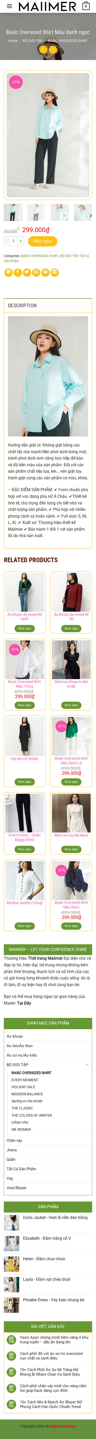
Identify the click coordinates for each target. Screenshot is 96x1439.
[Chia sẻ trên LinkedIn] (54, 273)
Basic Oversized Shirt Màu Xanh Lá (71, 760)
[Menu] (9, 6)
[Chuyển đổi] (87, 1065)
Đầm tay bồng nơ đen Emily (71, 684)
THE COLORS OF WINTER (32, 1115)
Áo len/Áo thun (20, 1046)
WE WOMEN (21, 1129)
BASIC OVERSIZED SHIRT (68, 41)
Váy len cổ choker (24, 759)
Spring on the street (27, 1101)
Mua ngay (42, 241)
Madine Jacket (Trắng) (25, 903)
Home (13, 41)
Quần (11, 1159)
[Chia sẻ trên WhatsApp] (8, 273)
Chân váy (14, 1140)
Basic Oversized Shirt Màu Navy (71, 904)
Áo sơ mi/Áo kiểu (22, 1055)
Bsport (51, 1432)
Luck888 (38, 1432)
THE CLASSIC (22, 1108)
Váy (10, 1178)
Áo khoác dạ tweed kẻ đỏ (71, 616)
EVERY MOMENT (25, 1080)
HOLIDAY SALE (23, 1087)
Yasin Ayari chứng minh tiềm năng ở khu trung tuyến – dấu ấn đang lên (54, 1339)
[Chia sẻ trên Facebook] (18, 273)
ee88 (61, 1432)
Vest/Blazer (17, 1188)
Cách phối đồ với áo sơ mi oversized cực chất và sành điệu (51, 1356)
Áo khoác (15, 1036)
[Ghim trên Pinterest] (45, 273)
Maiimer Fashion (62, 1426)
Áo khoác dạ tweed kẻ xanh (24, 616)
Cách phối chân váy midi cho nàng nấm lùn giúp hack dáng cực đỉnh (53, 1388)
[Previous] (12, 135)
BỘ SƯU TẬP (33, 41)
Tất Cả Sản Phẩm (21, 1169)
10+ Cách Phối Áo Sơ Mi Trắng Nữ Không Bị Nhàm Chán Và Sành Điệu (50, 1372)
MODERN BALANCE (27, 1094)
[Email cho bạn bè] (36, 273)
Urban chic (20, 1122)
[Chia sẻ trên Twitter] (27, 273)
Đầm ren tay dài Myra (71, 835)
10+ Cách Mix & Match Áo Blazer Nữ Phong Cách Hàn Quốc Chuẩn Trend (51, 1404)
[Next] (84, 135)
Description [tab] (22, 305)
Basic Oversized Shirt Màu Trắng (24, 684)
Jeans (12, 1150)
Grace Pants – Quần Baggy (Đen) (24, 837)
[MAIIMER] (47, 6)
